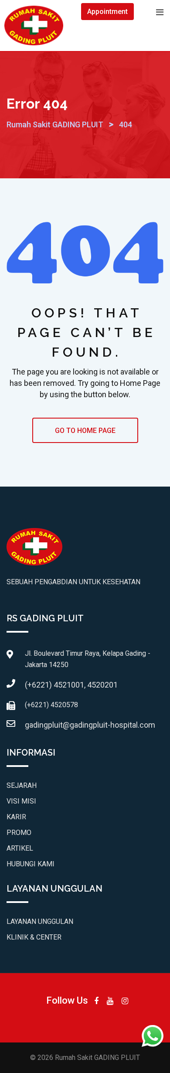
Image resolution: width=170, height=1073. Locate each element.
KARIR (16, 817)
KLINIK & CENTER (34, 937)
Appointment (107, 11)
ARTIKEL (20, 848)
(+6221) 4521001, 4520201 (71, 684)
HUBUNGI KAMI (30, 864)
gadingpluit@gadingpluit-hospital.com (90, 724)
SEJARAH (22, 785)
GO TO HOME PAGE (85, 430)
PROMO (19, 832)
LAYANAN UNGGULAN (40, 921)
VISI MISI (21, 801)
